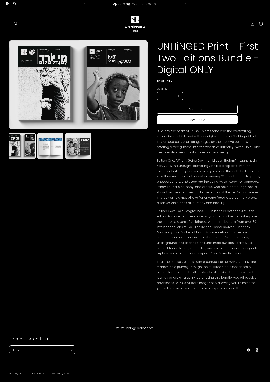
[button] (8, 24)
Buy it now (197, 120)
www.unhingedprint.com (135, 328)
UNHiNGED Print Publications (34, 373)
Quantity (162, 89)
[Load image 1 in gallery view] (22, 146)
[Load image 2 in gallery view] (50, 146)
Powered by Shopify (61, 373)
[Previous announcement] (85, 3)
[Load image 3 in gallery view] (78, 146)
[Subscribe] (71, 349)
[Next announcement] (185, 3)
